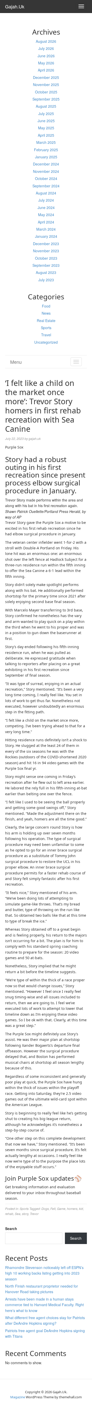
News (46, 313)
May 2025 (46, 127)
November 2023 (46, 250)
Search (11, 1228)
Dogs (45, 1208)
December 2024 (46, 163)
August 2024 (46, 193)
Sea (17, 1213)
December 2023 (46, 243)
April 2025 (46, 135)
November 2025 (46, 84)
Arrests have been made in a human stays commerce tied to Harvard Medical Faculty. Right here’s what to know (44, 1304)
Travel (46, 334)
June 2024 (46, 207)
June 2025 (46, 120)
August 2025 (46, 106)
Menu (16, 361)
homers (72, 1208)
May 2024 (46, 214)
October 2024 (46, 178)
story (25, 1213)
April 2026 (46, 70)
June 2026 (46, 55)
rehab (9, 1213)
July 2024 (46, 200)
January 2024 (46, 236)
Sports (46, 327)
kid (81, 1208)
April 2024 (46, 222)
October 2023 (46, 258)
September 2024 (46, 185)
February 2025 (46, 149)
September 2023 (46, 265)
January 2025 (46, 156)
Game (61, 1208)
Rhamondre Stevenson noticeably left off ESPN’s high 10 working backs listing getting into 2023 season (44, 1273)
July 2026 (46, 48)
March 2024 (46, 229)
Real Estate (46, 320)
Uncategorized (46, 342)
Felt (52, 1208)
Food (46, 306)
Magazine (17, 1397)
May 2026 (46, 62)
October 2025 (46, 91)
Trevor (34, 1213)
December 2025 (46, 77)
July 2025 (46, 113)
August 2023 (46, 272)
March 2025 (46, 142)
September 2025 (46, 99)
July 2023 (46, 279)
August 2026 (46, 41)
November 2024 (46, 171)
